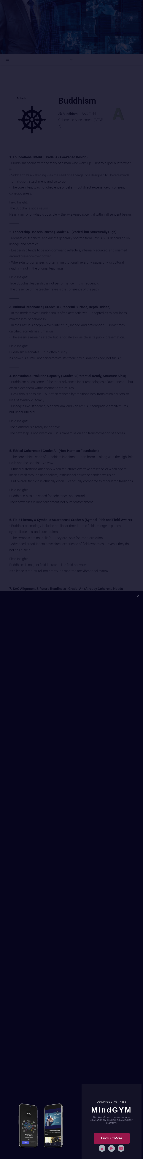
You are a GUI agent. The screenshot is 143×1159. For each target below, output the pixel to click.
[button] (137, 596)
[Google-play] (111, 1148)
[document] (71, 579)
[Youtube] (121, 1148)
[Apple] (102, 1148)
